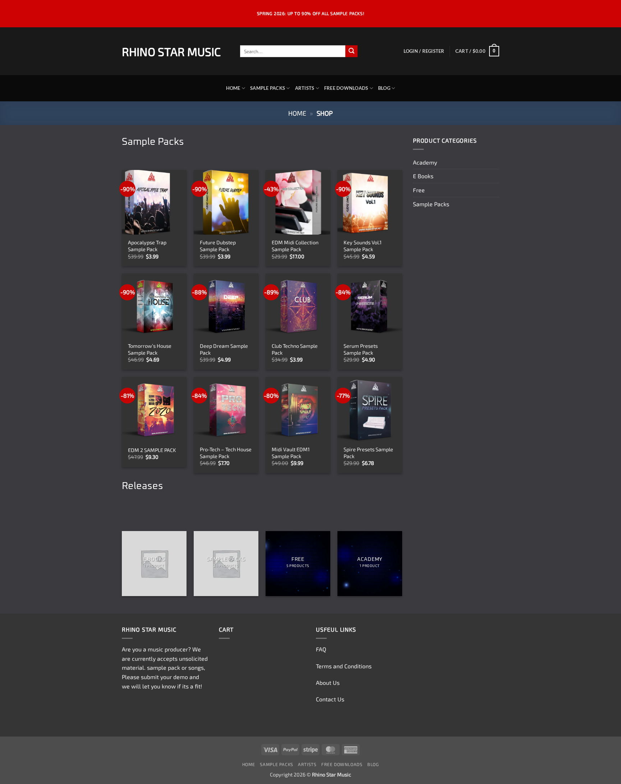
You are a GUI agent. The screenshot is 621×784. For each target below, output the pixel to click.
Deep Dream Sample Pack (224, 349)
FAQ (321, 649)
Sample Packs (267, 88)
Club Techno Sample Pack (295, 349)
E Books (423, 175)
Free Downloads (346, 88)
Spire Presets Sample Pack (368, 452)
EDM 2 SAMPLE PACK (152, 450)
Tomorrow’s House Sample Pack (149, 349)
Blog (384, 88)
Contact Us (330, 699)
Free (419, 189)
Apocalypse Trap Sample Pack (147, 245)
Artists (304, 88)
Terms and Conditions (344, 666)
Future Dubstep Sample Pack (218, 245)
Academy (425, 162)
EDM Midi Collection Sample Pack (295, 245)
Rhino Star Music (171, 51)
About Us (328, 682)
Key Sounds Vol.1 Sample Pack (363, 245)
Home (233, 88)
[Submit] (351, 51)
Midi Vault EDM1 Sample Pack (291, 452)
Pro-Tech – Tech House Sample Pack (226, 452)
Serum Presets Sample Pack (361, 349)
